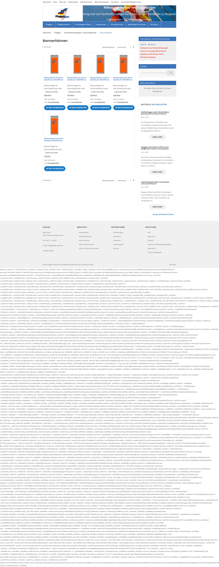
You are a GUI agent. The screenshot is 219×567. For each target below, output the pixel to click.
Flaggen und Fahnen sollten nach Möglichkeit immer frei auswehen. (155, 148)
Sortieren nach (108, 47)
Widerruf (150, 240)
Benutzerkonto (86, 2)
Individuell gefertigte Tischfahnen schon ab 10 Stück (155, 183)
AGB (148, 232)
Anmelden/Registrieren (131, 2)
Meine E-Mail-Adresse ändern (89, 248)
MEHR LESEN (157, 137)
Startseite (47, 2)
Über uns (62, 2)
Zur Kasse (115, 2)
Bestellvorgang (118, 232)
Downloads (117, 240)
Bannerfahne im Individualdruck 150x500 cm (100, 79)
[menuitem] (50, 24)
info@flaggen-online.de (55, 245)
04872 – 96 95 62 (51, 240)
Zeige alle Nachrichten (163, 214)
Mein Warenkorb (102, 2)
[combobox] (157, 72)
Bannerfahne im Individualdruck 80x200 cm (54, 139)
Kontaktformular (48, 251)
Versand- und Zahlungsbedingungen (159, 244)
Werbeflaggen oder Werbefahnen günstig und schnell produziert (155, 113)
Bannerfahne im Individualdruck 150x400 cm (77, 79)
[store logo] (63, 13)
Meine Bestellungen (85, 236)
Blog (55, 2)
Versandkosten (53, 102)
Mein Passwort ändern (86, 244)
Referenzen (73, 2)
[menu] (109, 24)
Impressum (151, 236)
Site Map (172, 264)
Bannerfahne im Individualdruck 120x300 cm (54, 79)
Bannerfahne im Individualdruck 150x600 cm (123, 79)
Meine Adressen (84, 240)
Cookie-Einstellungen (154, 252)
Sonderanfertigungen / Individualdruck (80, 33)
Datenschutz (151, 248)
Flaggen (57, 33)
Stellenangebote (118, 244)
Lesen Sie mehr (51, 92)
